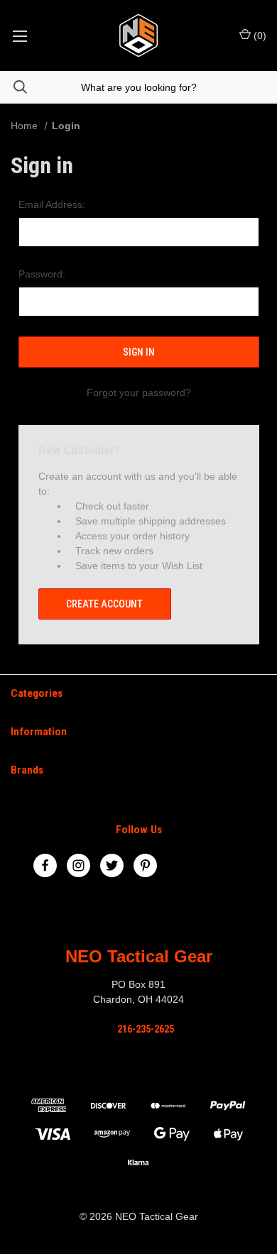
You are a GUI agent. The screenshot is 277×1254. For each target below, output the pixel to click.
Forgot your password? (139, 392)
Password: (41, 274)
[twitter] (112, 865)
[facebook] (45, 865)
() (258, 35)
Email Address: (51, 204)
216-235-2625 (145, 1029)
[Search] (13, 87)
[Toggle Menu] (19, 35)
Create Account (104, 604)
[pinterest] (145, 865)
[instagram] (78, 865)
